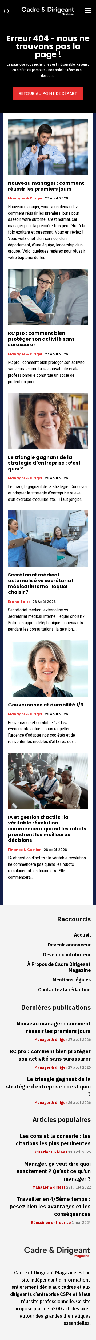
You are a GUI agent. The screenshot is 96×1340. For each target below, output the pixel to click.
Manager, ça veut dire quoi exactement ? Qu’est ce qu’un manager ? (53, 1171)
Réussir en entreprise (51, 1222)
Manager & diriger (25, 198)
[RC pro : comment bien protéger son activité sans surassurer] (48, 297)
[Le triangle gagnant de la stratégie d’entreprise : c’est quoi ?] (48, 421)
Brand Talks (19, 602)
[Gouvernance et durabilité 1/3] (48, 668)
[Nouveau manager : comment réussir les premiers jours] (48, 147)
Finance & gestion (25, 850)
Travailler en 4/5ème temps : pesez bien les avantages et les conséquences (50, 1206)
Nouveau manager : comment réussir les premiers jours (46, 186)
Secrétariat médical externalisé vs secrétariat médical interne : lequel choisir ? (40, 583)
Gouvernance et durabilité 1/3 (45, 704)
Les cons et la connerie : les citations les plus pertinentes (53, 1140)
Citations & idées (51, 1152)
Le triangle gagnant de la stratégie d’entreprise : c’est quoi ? (44, 463)
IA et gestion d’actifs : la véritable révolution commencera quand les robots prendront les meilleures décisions (47, 828)
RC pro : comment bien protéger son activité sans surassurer (41, 339)
